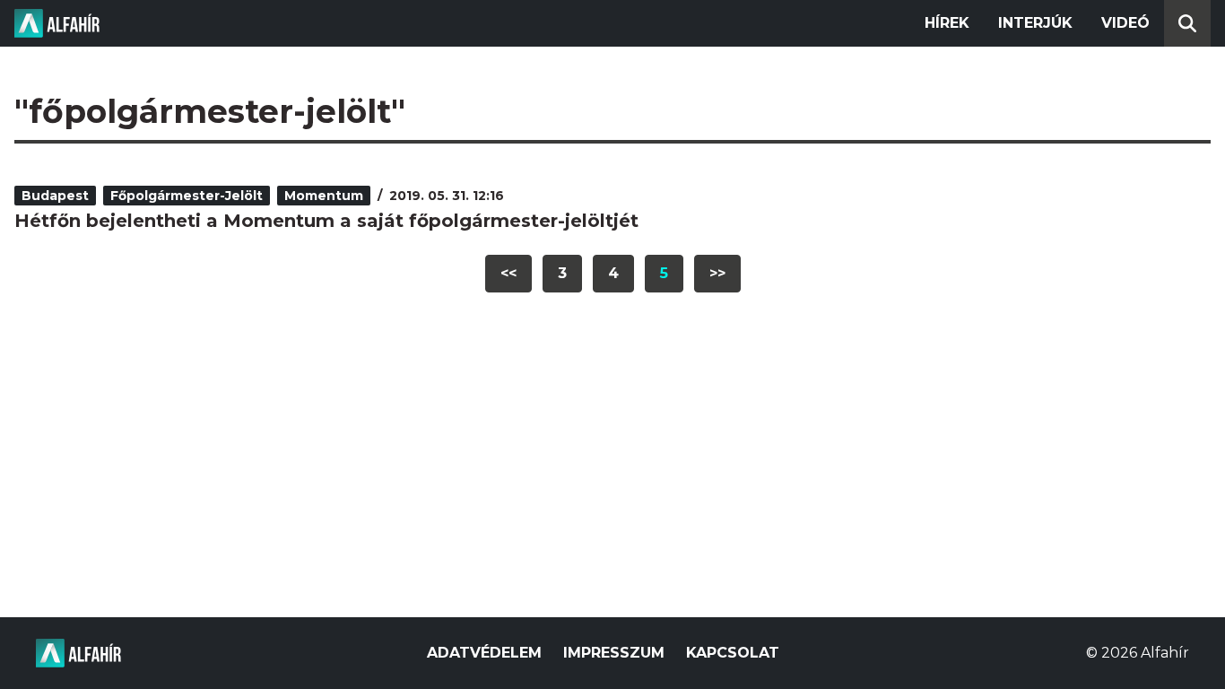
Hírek (947, 22)
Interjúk (1035, 22)
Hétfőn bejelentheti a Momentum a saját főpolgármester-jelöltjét (326, 220)
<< (508, 273)
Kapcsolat (732, 652)
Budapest (55, 196)
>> (717, 273)
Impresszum (614, 652)
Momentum (323, 196)
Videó (1125, 22)
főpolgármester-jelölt (186, 196)
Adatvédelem (484, 652)
